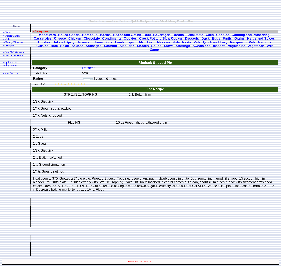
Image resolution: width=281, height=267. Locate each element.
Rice (54, 46)
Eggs (216, 38)
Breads (178, 35)
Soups (156, 46)
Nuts (176, 42)
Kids (109, 42)
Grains (239, 38)
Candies (222, 35)
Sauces (77, 46)
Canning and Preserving (251, 35)
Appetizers (47, 35)
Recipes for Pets (243, 42)
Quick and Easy (215, 42)
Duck (205, 38)
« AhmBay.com (10, 73)
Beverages (161, 35)
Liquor (131, 42)
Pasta (186, 42)
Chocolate (92, 38)
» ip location (10, 62)
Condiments (111, 38)
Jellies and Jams (90, 42)
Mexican (163, 42)
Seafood (110, 46)
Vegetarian (256, 46)
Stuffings (183, 46)
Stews (168, 46)
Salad (64, 46)
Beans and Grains (127, 35)
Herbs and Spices (261, 38)
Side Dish (127, 46)
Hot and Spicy (63, 42)
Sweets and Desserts (209, 46)
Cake (210, 35)
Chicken (74, 38)
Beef (147, 35)
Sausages (93, 46)
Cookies (130, 38)
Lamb (119, 42)
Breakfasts (194, 35)
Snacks (143, 46)
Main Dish (146, 42)
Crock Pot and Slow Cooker (160, 38)
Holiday (44, 42)
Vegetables (236, 46)
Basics (105, 35)
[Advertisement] (140, 9)
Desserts (192, 38)
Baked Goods (69, 35)
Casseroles (42, 38)
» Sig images (10, 65)
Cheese (60, 38)
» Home (7, 32)
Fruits (227, 38)
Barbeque (90, 35)
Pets (197, 42)
